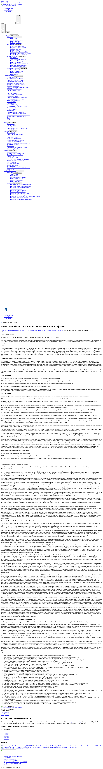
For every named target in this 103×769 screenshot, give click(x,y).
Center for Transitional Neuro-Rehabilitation (18, 87)
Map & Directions (11, 127)
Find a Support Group (15, 43)
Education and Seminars (16, 71)
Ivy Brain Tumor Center (13, 163)
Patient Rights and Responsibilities (12, 763)
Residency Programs (12, 135)
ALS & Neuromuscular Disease (15, 78)
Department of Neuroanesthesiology (19, 187)
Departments (10, 183)
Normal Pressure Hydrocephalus (15, 112)
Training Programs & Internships (15, 160)
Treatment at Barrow (12, 56)
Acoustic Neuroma (12, 77)
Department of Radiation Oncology (19, 197)
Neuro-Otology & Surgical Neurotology (17, 106)
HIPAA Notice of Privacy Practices (13, 756)
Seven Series (10, 146)
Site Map (6, 765)
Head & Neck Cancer (12, 96)
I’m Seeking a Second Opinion (18, 47)
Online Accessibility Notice (11, 760)
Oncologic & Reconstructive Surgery (16, 113)
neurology (69, 721)
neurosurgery (77, 721)
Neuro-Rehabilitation (12, 109)
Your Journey (10, 44)
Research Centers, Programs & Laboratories (18, 159)
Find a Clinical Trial (15, 41)
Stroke (8, 120)
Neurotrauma (10, 110)
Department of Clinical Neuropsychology (20, 184)
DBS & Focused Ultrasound (14, 89)
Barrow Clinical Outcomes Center (15, 153)
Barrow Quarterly (46, 330)
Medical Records (8, 10)
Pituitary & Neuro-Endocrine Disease (16, 116)
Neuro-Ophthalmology (13, 105)
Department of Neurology (16, 189)
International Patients (15, 72)
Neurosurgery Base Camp (13, 149)
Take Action (10, 37)
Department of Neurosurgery (17, 194)
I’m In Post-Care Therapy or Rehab (19, 52)
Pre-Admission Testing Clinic (17, 66)
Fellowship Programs (12, 137)
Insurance (6, 12)
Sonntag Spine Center (12, 165)
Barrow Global (11, 133)
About (5, 122)
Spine (8, 119)
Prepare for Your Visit (15, 62)
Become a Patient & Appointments (19, 61)
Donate (2, 715)
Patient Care (7, 35)
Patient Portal (7, 11)
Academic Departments (10, 171)
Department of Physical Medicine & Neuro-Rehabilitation (25, 196)
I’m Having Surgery (15, 49)
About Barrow (10, 124)
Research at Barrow (12, 152)
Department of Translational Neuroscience (21, 199)
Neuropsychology (11, 107)
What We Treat (14, 58)
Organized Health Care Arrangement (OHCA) (15, 762)
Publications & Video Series (14, 141)
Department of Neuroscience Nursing (19, 193)
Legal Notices (7, 757)
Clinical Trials (10, 156)
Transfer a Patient (8, 8)
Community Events (15, 69)
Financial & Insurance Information (19, 63)
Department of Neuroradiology (18, 192)
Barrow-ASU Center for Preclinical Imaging (18, 168)
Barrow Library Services (13, 144)
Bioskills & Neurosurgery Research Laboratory (19, 143)
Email (8, 713)
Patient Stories (14, 74)
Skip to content (4, 1)
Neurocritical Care (11, 102)
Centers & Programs (9, 75)
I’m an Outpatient (14, 50)
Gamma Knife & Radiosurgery (15, 94)
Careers (7, 715)
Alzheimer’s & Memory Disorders (15, 80)
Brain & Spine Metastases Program (16, 84)
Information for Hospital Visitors (18, 65)
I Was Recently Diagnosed (17, 46)
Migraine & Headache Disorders (15, 99)
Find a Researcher (11, 162)
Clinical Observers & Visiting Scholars (17, 147)
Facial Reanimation (12, 93)
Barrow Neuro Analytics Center (15, 155)
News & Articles (11, 125)
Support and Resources (13, 68)
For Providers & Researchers (12, 330)
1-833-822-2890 (5, 712)
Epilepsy (9, 91)
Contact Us (7, 312)
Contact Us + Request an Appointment (17, 128)
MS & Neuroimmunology (13, 100)
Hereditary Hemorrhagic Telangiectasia (17, 97)
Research (6, 150)
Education (6, 131)
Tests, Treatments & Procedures (18, 59)
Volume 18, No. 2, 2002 (58, 330)
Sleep (8, 118)
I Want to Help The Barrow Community (20, 53)
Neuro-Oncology (11, 103)
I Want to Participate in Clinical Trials (19, 54)
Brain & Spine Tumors (13, 86)
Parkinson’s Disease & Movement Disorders (18, 115)
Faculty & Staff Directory (16, 180)
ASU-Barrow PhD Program (14, 138)
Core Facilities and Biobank (14, 157)
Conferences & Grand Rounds (15, 134)
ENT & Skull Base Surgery (14, 90)
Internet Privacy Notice (10, 759)
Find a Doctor (13, 38)
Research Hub (10, 169)
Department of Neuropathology (18, 190)
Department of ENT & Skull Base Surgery (21, 186)
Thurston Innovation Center (14, 166)
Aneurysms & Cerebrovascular (15, 81)
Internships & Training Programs (15, 140)
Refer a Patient (14, 175)
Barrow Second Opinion (16, 40)
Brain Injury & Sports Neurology (15, 83)
